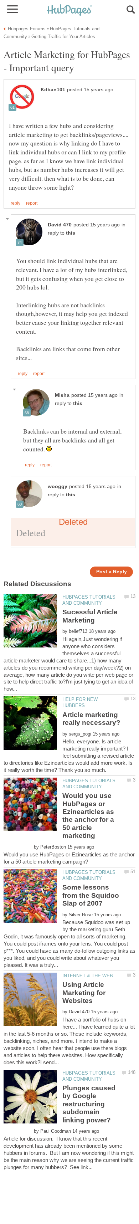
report (31, 203)
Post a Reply (111, 571)
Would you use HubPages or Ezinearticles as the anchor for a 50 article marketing (88, 815)
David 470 (60, 224)
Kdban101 (53, 89)
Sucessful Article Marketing (90, 616)
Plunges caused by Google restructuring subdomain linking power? (88, 1104)
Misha (62, 395)
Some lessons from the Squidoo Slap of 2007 (90, 895)
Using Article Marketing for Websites (83, 992)
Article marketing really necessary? (91, 718)
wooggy (57, 486)
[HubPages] (69, 10)
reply (15, 203)
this (70, 233)
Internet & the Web (87, 975)
